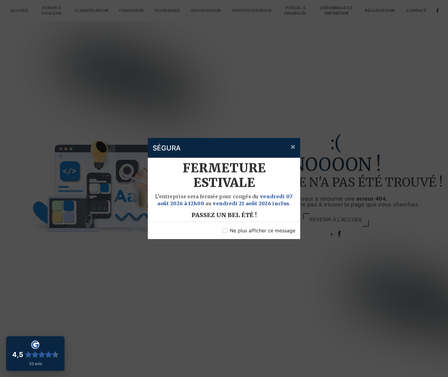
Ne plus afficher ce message (262, 230)
